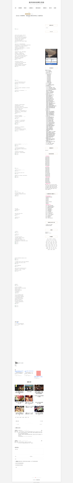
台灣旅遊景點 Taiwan (49, 85)
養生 (28, 417)
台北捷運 (51, 242)
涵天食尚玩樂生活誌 (36, 2)
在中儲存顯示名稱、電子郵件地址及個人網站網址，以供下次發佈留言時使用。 (27, 461)
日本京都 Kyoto (48, 108)
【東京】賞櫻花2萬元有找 (49, 100)
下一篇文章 (40, 424)
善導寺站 (20, 417)
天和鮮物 (23, 417)
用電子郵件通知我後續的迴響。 (20, 463)
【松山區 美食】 (49, 78)
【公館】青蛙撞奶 (29, 391)
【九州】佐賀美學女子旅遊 (49, 120)
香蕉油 (51, 249)
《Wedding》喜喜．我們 (49, 144)
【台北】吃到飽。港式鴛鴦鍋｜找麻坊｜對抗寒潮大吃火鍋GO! (39, 414)
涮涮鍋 (17, 417)
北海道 (46, 242)
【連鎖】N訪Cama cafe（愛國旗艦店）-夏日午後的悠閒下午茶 (29, 403)
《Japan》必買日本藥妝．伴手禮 (50, 87)
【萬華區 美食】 (49, 74)
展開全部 (46, 70)
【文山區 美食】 (49, 77)
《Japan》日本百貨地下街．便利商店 (51, 88)
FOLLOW (51, 31)
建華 (53, 243)
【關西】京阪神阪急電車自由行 (50, 113)
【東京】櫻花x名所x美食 (49, 97)
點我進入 (18, 322)
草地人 (49, 248)
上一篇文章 (18, 424)
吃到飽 (53, 242)
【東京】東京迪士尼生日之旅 (50, 99)
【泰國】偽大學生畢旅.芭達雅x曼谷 (50, 133)
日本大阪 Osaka (48, 109)
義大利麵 (47, 248)
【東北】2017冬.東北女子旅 (49, 91)
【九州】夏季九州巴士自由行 (50, 121)
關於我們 (35, 482)
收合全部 (49, 70)
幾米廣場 (51, 243)
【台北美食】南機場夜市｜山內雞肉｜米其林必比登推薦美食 (19, 414)
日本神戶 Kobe (48, 110)
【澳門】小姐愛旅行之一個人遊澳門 (51, 131)
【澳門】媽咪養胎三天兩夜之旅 (50, 132)
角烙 (55, 248)
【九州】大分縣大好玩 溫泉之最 (50, 122)
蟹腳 (53, 248)
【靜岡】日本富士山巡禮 (49, 102)
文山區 (55, 243)
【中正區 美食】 (49, 80)
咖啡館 (56, 242)
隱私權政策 (37, 482)
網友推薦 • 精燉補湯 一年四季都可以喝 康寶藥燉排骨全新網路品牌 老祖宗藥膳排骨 (39, 392)
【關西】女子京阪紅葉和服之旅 (50, 112)
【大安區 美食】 (49, 76)
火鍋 (15, 417)
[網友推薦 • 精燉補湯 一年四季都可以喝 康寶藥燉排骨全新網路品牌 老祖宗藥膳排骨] (39, 387)
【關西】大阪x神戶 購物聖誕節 (50, 111)
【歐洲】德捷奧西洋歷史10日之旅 (50, 141)
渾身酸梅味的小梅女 (20, 430)
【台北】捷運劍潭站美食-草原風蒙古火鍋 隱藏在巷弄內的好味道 (19, 392)
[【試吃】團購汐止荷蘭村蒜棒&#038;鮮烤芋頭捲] (29, 373)
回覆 (41, 430)
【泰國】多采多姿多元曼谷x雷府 (50, 135)
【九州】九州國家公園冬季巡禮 (50, 123)
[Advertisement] (29, 22)
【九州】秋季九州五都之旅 (49, 118)
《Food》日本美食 (48, 86)
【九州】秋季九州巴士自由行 (50, 119)
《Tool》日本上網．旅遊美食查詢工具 (51, 89)
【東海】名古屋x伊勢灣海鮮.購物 (50, 107)
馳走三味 (54, 249)
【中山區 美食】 (49, 79)
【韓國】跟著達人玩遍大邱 (49, 129)
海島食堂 (26, 417)
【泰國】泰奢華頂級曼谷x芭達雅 (50, 134)
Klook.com (46, 150)
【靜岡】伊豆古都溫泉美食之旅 (50, 101)
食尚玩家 (49, 249)
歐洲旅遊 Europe (48, 140)
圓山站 (46, 243)
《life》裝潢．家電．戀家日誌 (50, 143)
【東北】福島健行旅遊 (49, 90)
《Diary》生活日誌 (48, 142)
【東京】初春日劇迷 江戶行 (49, 96)
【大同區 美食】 (49, 75)
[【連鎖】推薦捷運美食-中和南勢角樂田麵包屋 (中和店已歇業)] (19, 373)
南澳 (48, 242)
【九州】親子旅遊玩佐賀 (49, 124)
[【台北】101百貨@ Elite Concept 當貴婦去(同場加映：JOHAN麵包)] (38, 373)
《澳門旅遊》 (48, 130)
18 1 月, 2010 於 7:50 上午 (26, 430)
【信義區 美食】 (49, 81)
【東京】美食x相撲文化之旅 (49, 98)
